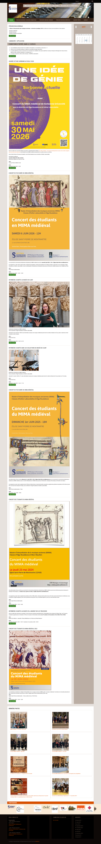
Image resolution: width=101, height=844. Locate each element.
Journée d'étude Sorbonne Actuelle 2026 (21, 61)
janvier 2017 (78, 835)
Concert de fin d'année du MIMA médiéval (21, 173)
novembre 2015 (79, 827)
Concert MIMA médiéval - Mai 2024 (17, 751)
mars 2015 (78, 822)
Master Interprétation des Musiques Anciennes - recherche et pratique (51, 6)
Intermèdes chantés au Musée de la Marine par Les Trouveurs (28, 611)
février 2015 (78, 820)
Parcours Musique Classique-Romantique (26, 20)
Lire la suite (13, 35)
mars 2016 (78, 829)
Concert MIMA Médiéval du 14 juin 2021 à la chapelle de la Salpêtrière (66, 773)
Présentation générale (16, 26)
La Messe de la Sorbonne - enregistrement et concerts (21, 773)
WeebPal (37, 841)
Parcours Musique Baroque (46, 20)
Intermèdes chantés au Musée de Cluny (21, 280)
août (84, 27)
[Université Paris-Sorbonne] (13, 8)
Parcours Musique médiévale (63, 20)
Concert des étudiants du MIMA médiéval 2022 (23, 628)
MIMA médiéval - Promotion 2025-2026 (18, 729)
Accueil (11, 20)
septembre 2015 (79, 825)
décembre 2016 (79, 833)
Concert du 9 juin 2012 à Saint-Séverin (60, 729)
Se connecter (55, 820)
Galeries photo (77, 20)
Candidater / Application (16, 41)
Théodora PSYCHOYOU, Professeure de (17, 829)
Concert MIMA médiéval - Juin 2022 (59, 751)
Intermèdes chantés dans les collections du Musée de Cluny (28, 348)
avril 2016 (78, 831)
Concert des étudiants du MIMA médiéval (21, 499)
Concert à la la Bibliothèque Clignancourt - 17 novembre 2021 (64, 795)
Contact (86, 20)
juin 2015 (78, 824)
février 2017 (78, 837)
